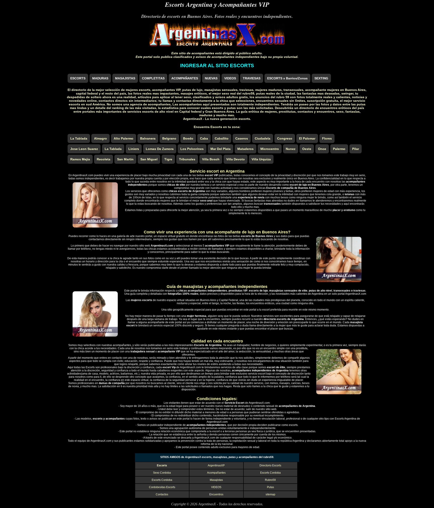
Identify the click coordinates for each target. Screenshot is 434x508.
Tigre (168, 159)
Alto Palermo (123, 138)
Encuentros (216, 494)
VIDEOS (230, 78)
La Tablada (78, 138)
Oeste (306, 149)
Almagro (100, 138)
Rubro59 (270, 480)
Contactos (162, 494)
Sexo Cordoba (162, 472)
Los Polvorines (192, 149)
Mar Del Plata (220, 149)
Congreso (284, 138)
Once (322, 149)
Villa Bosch (210, 159)
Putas (270, 487)
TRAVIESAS (251, 78)
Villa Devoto (235, 159)
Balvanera (148, 138)
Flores (327, 138)
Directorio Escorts (270, 465)
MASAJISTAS (125, 78)
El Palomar (307, 138)
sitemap (270, 494)
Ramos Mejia (80, 159)
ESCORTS (77, 78)
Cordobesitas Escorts (162, 487)
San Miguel (149, 159)
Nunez (290, 149)
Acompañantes (216, 472)
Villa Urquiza (261, 159)
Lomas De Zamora (160, 149)
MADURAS (100, 78)
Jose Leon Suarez (84, 149)
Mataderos (245, 149)
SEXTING (321, 78)
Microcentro (269, 149)
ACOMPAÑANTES (184, 78)
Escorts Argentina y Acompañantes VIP (217, 4)
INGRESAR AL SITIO (217, 65)
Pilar (355, 149)
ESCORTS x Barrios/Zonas (287, 78)
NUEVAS (211, 78)
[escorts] (217, 45)
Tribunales (187, 159)
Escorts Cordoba (270, 472)
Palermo (339, 149)
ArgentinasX (207, 504)
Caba (204, 138)
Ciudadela (262, 138)
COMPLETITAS (153, 78)
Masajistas (216, 480)
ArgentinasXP (216, 465)
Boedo (188, 138)
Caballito (222, 138)
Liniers (133, 149)
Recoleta (103, 159)
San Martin (125, 159)
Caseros (241, 138)
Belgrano (169, 138)
